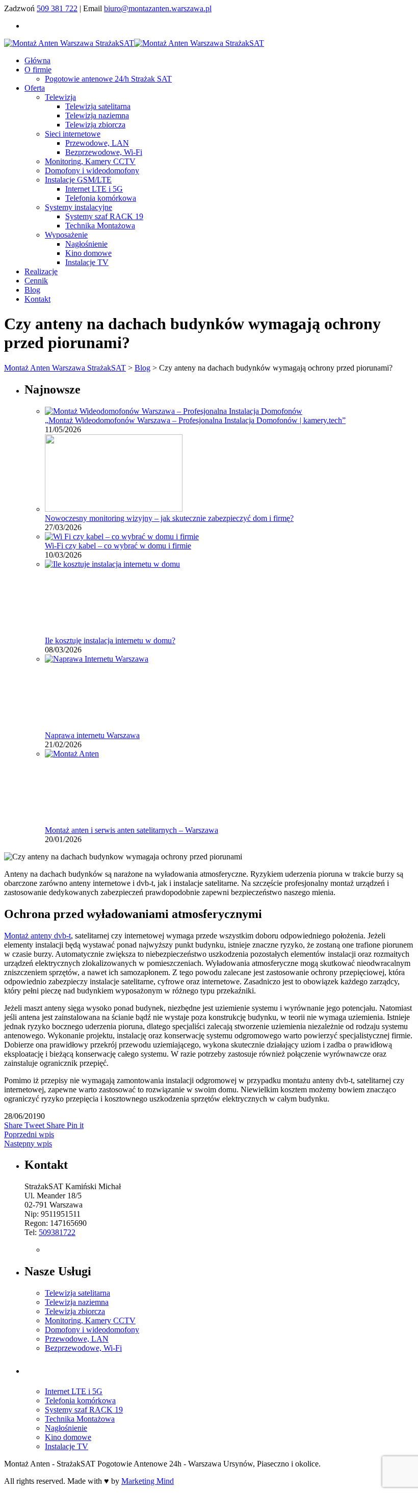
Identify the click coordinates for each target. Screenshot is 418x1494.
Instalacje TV (87, 262)
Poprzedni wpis (29, 1134)
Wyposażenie (66, 234)
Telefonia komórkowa (100, 198)
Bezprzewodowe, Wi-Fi (103, 152)
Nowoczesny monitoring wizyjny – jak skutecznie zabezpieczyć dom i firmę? (169, 518)
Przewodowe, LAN (97, 143)
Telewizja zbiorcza (95, 124)
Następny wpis (28, 1143)
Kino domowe (88, 253)
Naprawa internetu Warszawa (92, 735)
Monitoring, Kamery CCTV (90, 161)
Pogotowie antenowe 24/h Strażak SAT (108, 78)
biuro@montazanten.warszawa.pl (158, 8)
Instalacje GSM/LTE (78, 179)
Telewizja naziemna (97, 115)
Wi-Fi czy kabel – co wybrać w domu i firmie (118, 545)
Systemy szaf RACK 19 (104, 216)
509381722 (57, 1232)
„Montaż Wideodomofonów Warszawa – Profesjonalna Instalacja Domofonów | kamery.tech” (195, 420)
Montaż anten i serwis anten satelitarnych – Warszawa (131, 830)
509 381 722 (57, 8)
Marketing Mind (147, 1481)
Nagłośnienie (86, 244)
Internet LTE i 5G (94, 189)
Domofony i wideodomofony (92, 170)
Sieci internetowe (72, 133)
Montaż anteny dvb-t (37, 935)
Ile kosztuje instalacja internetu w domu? (110, 640)
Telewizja (60, 97)
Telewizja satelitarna (97, 106)
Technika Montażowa (100, 225)
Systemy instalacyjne (78, 207)
